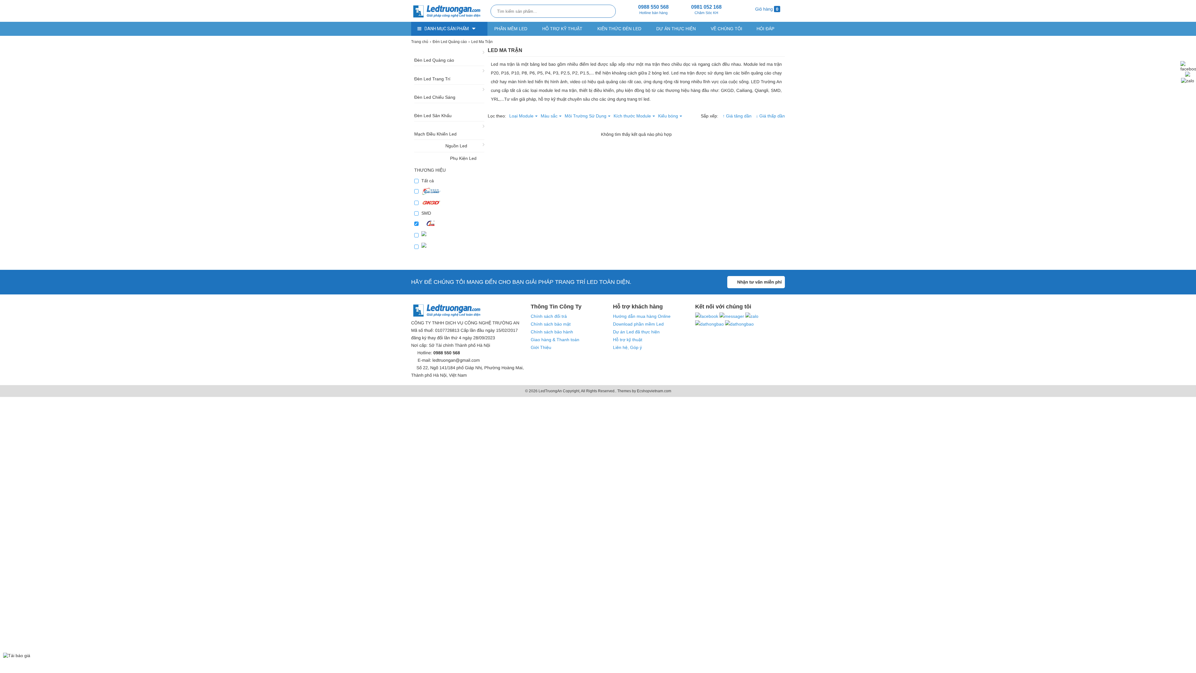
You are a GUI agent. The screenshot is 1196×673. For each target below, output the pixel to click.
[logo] (449, 11)
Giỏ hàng (766, 9)
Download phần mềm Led (638, 324)
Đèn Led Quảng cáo (434, 60)
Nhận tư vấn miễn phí (759, 281)
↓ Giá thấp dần (770, 115)
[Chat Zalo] (1187, 80)
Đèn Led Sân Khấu (433, 115)
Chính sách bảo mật (551, 324)
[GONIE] (449, 246)
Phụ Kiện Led (463, 158)
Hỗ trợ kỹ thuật (562, 28)
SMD (425, 213)
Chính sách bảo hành (552, 331)
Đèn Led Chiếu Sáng (434, 97)
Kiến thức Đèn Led (619, 28)
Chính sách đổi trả (549, 316)
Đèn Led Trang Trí (432, 78)
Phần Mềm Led (510, 28)
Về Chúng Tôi (726, 28)
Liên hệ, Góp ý (627, 347)
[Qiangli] (449, 223)
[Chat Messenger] (1187, 75)
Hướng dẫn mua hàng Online (642, 316)
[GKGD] (449, 202)
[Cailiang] (449, 191)
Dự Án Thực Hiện (676, 28)
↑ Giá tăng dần (737, 115)
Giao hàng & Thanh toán (555, 339)
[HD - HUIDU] (449, 235)
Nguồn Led (456, 145)
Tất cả (427, 180)
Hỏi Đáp (765, 28)
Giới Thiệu (541, 347)
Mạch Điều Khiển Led (435, 133)
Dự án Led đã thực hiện (636, 331)
